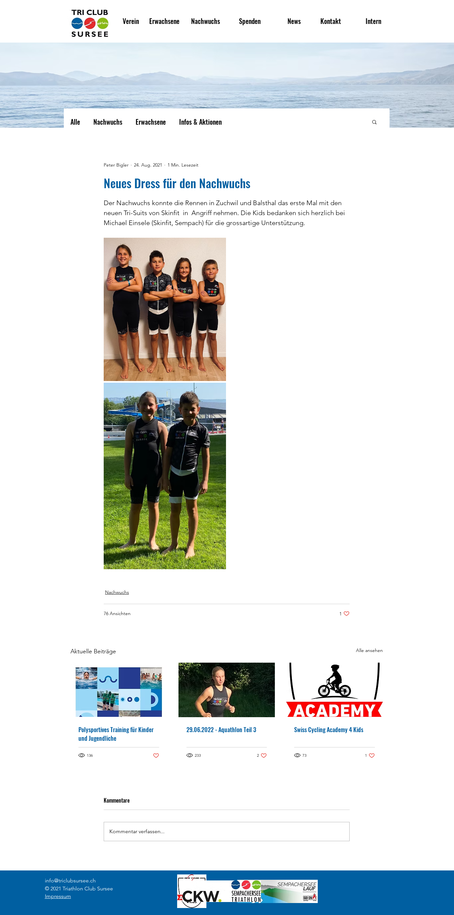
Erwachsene (151, 122)
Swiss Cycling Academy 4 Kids (328, 729)
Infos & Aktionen (200, 122)
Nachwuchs (107, 122)
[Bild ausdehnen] (165, 309)
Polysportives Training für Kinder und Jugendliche (116, 733)
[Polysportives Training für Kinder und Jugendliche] (118, 690)
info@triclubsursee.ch (70, 880)
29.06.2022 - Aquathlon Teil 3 (221, 729)
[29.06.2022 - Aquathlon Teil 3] (226, 690)
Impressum (58, 896)
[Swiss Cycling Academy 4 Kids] (334, 690)
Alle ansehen (369, 650)
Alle (75, 122)
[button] (374, 121)
